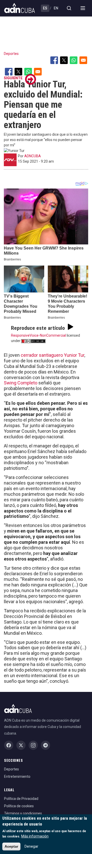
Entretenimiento (17, 776)
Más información (35, 836)
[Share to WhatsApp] (73, 60)
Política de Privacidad (21, 799)
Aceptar (11, 846)
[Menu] (83, 8)
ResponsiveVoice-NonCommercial (38, 335)
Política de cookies (19, 806)
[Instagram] (33, 745)
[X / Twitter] (21, 745)
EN (56, 8)
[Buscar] (69, 8)
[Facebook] (8, 745)
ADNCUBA (32, 156)
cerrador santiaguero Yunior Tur (52, 355)
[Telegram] (45, 745)
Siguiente (13, 78)
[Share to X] (64, 60)
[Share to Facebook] (54, 60)
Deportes (11, 54)
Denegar (31, 846)
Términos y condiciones (23, 813)
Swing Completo (20, 382)
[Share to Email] (83, 60)
